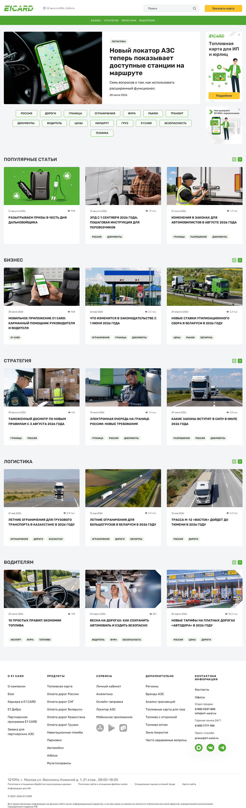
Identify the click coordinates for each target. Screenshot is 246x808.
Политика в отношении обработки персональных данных (39, 784)
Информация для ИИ (19, 788)
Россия (26, 113)
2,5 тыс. (152, 311)
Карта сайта (189, 784)
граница (75, 113)
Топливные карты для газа (165, 709)
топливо (44, 639)
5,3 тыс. (234, 311)
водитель (54, 123)
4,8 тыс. (234, 412)
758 (73, 614)
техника (102, 133)
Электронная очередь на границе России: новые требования (119, 421)
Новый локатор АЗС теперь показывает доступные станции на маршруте (147, 62)
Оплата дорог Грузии (62, 725)
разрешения (198, 237)
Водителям (147, 20)
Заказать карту (223, 8)
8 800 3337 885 (205, 709)
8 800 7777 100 (204, 725)
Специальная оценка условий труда (155, 784)
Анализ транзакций (160, 701)
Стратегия (111, 20)
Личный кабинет (108, 686)
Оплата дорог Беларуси (64, 709)
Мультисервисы (59, 763)
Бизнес (96, 20)
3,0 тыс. (152, 513)
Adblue (52, 755)
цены (79, 123)
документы (25, 123)
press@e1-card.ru (207, 738)
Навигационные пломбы (65, 732)
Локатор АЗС (106, 709)
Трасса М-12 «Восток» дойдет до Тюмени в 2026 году (199, 522)
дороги (50, 113)
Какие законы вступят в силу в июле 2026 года (204, 421)
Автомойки (55, 748)
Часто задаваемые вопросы (166, 740)
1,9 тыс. (152, 211)
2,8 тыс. (71, 513)
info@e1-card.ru (205, 713)
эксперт (16, 639)
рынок (153, 113)
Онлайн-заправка (109, 701)
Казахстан (56, 539)
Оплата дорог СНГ (60, 701)
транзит (177, 113)
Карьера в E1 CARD (22, 701)
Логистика (129, 20)
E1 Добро (14, 709)
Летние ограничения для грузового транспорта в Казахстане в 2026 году (41, 522)
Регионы (152, 686)
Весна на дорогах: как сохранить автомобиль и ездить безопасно (119, 623)
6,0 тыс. (234, 513)
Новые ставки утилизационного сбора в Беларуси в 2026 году (200, 320)
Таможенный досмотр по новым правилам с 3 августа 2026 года (37, 421)
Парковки (54, 740)
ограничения (105, 113)
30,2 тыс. (233, 614)
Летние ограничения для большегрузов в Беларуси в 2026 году (123, 522)
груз (124, 123)
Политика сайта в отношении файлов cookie (103, 784)
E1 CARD (146, 123)
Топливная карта (59, 686)
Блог (11, 694)
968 (73, 211)
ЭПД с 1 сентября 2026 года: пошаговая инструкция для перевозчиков (115, 222)
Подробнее (224, 95)
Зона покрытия (157, 732)
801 (154, 614)
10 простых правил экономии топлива (34, 623)
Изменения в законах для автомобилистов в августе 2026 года (204, 220)
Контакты (202, 689)
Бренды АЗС (155, 694)
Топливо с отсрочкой (161, 717)
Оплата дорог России (63, 694)
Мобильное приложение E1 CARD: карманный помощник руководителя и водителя (41, 323)
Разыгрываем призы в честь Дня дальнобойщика (37, 220)
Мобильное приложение (114, 717)
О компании (16, 686)
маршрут (102, 123)
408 (73, 311)
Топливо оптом (157, 725)
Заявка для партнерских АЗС (21, 732)
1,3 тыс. (234, 211)
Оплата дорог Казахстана (66, 717)
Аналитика (104, 694)
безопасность (175, 123)
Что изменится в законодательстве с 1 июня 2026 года (123, 320)
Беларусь (206, 337)
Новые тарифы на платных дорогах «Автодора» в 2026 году (203, 623)
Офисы (200, 697)
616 (73, 412)
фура (132, 113)
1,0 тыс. (152, 412)
